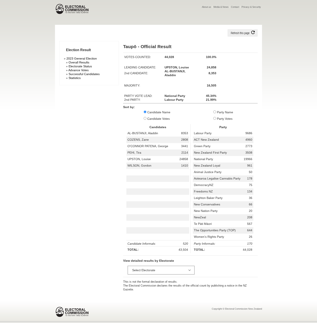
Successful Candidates (84, 74)
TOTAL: (133, 249)
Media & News (221, 7)
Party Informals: (204, 243)
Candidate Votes (158, 118)
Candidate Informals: (141, 243)
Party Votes (224, 118)
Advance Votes (78, 70)
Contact (235, 7)
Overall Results (79, 62)
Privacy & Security (251, 7)
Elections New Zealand (72, 12)
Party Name (224, 112)
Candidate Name (158, 112)
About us (206, 7)
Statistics (75, 78)
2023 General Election (81, 58)
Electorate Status (80, 66)
